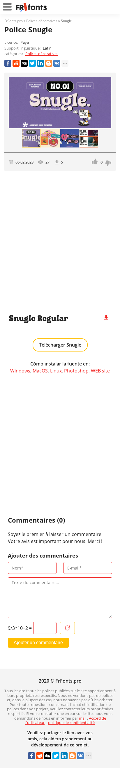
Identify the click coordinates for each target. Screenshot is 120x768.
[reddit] (16, 63)
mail (83, 718)
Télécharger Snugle (60, 345)
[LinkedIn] (40, 63)
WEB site (100, 371)
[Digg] (24, 63)
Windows (20, 371)
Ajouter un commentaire (38, 642)
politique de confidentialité (71, 722)
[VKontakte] (56, 63)
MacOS (40, 371)
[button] (106, 102)
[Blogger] (48, 63)
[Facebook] (7, 63)
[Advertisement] (60, 240)
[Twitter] (32, 63)
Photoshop (76, 371)
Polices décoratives (41, 53)
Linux (56, 371)
